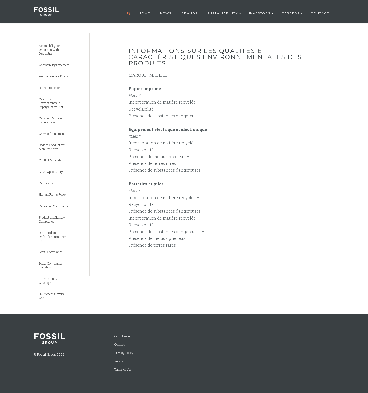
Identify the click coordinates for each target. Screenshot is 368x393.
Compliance (122, 336)
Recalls (119, 361)
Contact (119, 344)
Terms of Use (122, 369)
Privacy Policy (123, 353)
